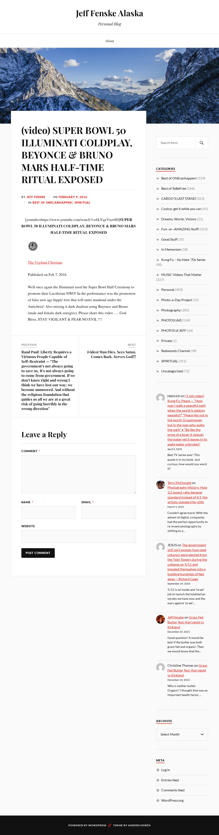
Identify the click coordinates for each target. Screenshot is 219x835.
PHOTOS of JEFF (173, 330)
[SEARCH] (201, 142)
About (109, 40)
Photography (171, 310)
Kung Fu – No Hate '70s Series (183, 260)
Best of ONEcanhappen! (53, 202)
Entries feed (170, 780)
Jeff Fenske (36, 197)
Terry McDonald (179, 483)
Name (27, 502)
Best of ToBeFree (173, 188)
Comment (30, 451)
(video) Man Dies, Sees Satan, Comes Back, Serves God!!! (111, 354)
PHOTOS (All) (171, 320)
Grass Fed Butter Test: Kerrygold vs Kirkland (185, 622)
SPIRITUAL (83, 202)
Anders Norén (139, 825)
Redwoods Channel (175, 351)
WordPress (97, 825)
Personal (167, 289)
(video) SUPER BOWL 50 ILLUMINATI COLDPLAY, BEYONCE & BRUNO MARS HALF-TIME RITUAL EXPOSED (76, 154)
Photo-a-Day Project (176, 300)
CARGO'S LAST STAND (178, 198)
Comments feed (173, 790)
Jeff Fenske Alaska (109, 12)
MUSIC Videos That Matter (181, 274)
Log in (165, 770)
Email (87, 502)
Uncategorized (172, 371)
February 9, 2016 (73, 197)
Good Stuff (169, 239)
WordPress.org (172, 800)
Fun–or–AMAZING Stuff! (180, 229)
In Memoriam (171, 249)
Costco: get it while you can (181, 209)
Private (166, 341)
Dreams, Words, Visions (178, 219)
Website (28, 526)
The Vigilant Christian (45, 262)
